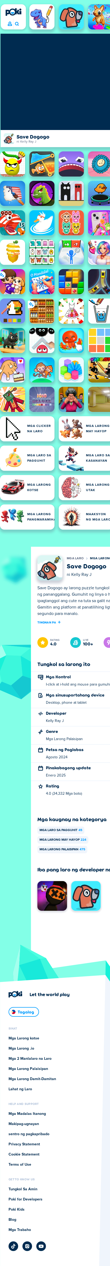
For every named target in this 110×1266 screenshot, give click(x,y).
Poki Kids (17, 1209)
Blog (12, 1220)
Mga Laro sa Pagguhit (61, 830)
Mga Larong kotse (24, 1038)
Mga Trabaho (20, 1230)
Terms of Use (20, 1164)
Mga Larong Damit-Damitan (32, 1079)
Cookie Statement (24, 1154)
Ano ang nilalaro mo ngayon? (16, 24)
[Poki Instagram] (27, 1246)
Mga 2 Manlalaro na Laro (30, 1059)
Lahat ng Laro (20, 1089)
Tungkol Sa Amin (23, 1189)
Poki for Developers (25, 1199)
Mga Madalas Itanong (27, 1114)
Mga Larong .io (21, 1048)
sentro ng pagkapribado (29, 1134)
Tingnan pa (46, 622)
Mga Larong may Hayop (63, 840)
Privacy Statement (24, 1144)
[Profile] (10, 24)
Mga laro (75, 558)
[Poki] (13, 12)
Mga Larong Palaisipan (62, 849)
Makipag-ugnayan (24, 1124)
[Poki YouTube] (41, 1246)
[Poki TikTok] (13, 1246)
